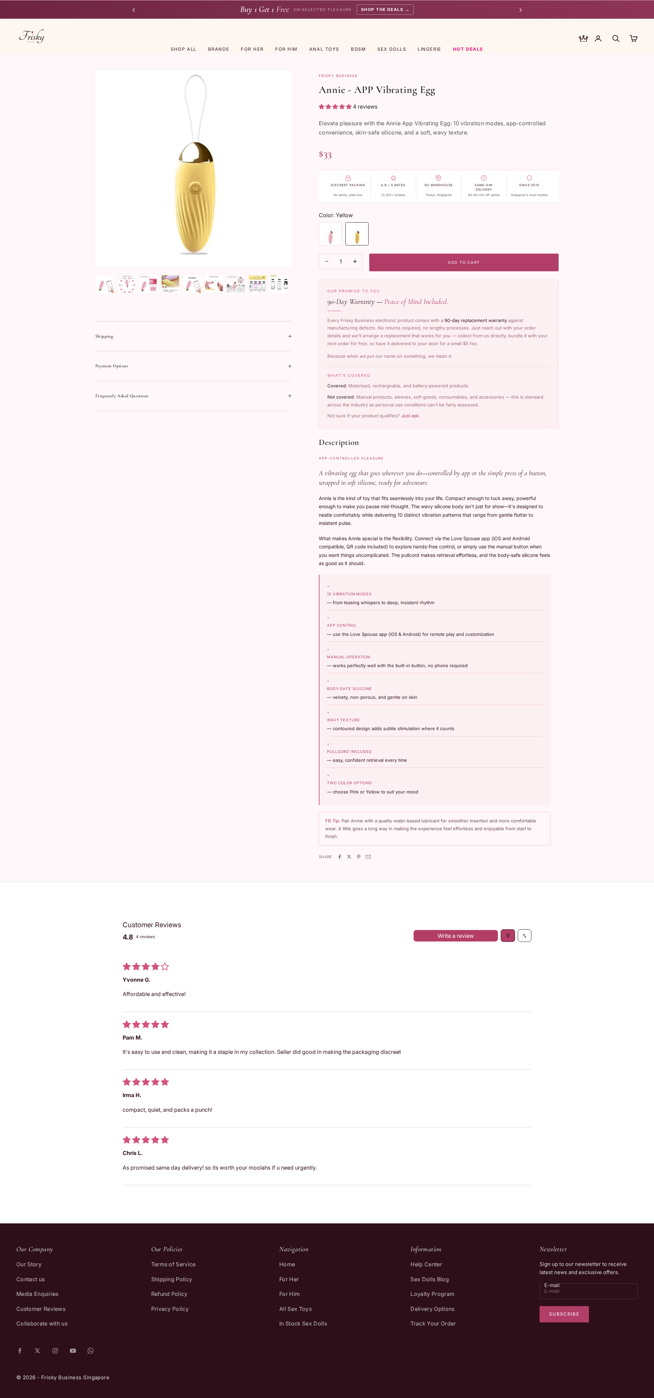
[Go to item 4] (170, 284)
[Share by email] (368, 856)
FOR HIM (286, 49)
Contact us (30, 1279)
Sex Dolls (391, 49)
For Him (289, 1293)
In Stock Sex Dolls (303, 1323)
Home (287, 1264)
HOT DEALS (468, 49)
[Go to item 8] (257, 284)
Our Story (29, 1264)
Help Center (426, 1264)
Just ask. (410, 415)
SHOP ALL (183, 49)
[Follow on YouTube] (72, 1350)
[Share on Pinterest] (358, 856)
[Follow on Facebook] (19, 1350)
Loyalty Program (432, 1293)
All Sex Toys (295, 1308)
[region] (193, 168)
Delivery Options (432, 1308)
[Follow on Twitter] (37, 1350)
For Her (289, 1279)
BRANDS (218, 49)
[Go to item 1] (104, 284)
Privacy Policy (170, 1308)
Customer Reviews (40, 1308)
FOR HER (252, 49)
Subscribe (564, 1314)
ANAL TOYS (324, 49)
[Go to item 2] (126, 284)
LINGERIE (429, 49)
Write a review (456, 935)
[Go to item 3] (148, 284)
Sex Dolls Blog (429, 1279)
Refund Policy (169, 1293)
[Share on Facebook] (339, 856)
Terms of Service (173, 1264)
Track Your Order (433, 1323)
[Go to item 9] (279, 284)
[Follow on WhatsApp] (90, 1350)
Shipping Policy (171, 1279)
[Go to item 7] (235, 284)
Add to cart (464, 262)
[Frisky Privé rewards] (583, 39)
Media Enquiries (37, 1293)
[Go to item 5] (192, 284)
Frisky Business (338, 76)
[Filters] (508, 935)
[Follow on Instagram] (55, 1350)
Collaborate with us (41, 1323)
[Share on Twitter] (349, 856)
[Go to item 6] (213, 284)
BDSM (358, 49)
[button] (336, 106)
